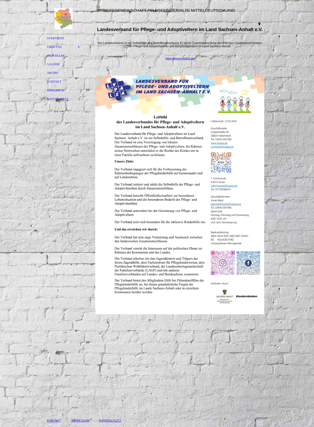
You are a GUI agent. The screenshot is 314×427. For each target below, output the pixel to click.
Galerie (53, 64)
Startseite (55, 38)
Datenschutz (58, 99)
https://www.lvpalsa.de (179, 58)
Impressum (55, 90)
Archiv (53, 72)
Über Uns (54, 46)
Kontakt (54, 81)
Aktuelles (55, 55)
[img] (63, 18)
